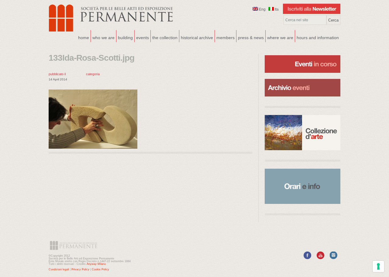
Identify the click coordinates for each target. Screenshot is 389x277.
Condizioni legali (59, 269)
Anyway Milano (96, 263)
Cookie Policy (100, 269)
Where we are (279, 37)
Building (124, 37)
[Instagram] (333, 258)
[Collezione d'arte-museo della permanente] (302, 132)
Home (83, 37)
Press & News (251, 37)
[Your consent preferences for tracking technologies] (378, 266)
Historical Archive (197, 37)
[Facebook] (307, 258)
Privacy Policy (80, 269)
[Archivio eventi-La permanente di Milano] (302, 78)
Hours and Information (318, 37)
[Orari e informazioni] (302, 186)
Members (225, 37)
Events (142, 37)
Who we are (103, 37)
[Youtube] (320, 258)
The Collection (164, 37)
